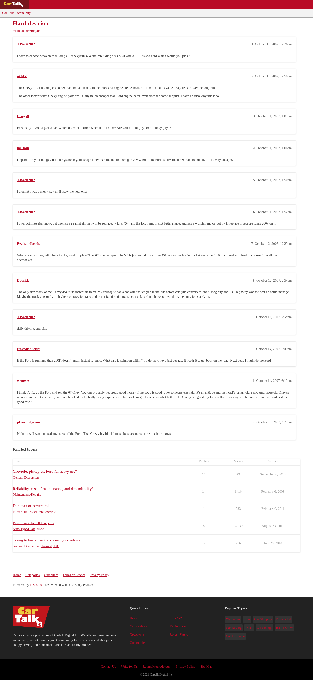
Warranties (233, 619)
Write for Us (129, 666)
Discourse (36, 585)
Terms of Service (74, 575)
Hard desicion (31, 23)
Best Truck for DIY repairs (33, 523)
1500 (56, 546)
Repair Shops (116, 4)
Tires (247, 619)
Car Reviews (89, 4)
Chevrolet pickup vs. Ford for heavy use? (45, 471)
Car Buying (234, 628)
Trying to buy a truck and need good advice (46, 540)
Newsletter (137, 634)
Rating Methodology (157, 666)
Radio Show (178, 626)
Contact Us (108, 666)
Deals (67, 4)
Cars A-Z (165, 4)
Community (143, 4)
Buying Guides (44, 4)
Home (17, 575)
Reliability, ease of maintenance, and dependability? (53, 489)
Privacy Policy (99, 575)
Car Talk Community (16, 13)
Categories (32, 575)
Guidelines (51, 575)
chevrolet (50, 512)
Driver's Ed (283, 619)
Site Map (206, 666)
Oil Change (264, 628)
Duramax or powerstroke (32, 506)
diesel (33, 512)
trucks (40, 529)
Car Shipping (263, 619)
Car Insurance (235, 636)
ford (41, 512)
